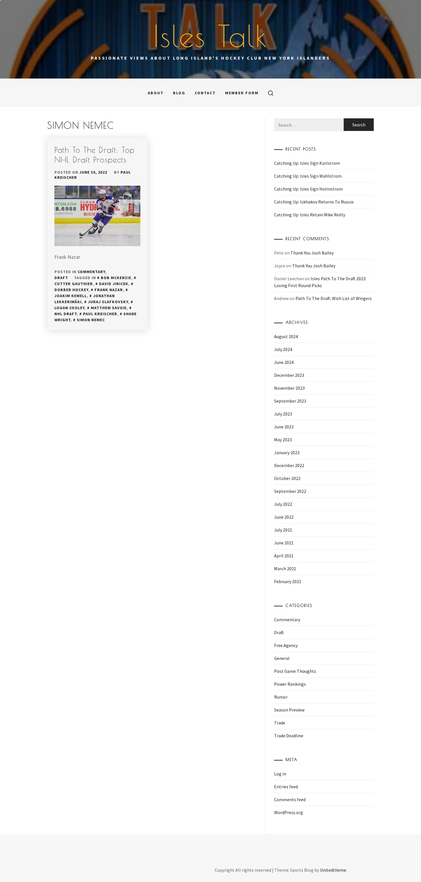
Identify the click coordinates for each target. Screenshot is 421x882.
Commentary (91, 271)
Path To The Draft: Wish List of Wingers (334, 298)
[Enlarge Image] (127, 198)
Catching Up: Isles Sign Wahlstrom (308, 176)
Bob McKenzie (116, 277)
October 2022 (287, 478)
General (282, 658)
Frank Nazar (109, 289)
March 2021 (285, 568)
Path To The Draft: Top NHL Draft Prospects (94, 154)
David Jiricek (113, 283)
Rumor (281, 697)
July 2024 (283, 349)
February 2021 (287, 581)
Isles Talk (210, 35)
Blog (179, 92)
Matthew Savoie (109, 307)
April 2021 (284, 555)
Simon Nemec (91, 319)
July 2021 (283, 530)
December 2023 (289, 375)
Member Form (242, 92)
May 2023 (283, 439)
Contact (205, 92)
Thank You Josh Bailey (312, 253)
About (156, 92)
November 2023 (289, 388)
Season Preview (289, 710)
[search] (271, 92)
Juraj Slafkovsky (108, 301)
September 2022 (290, 491)
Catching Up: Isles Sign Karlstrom (307, 163)
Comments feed (290, 799)
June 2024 (284, 362)
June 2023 (284, 427)
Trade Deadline (288, 735)
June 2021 (284, 543)
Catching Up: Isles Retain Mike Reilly (309, 214)
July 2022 (283, 504)
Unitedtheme (333, 870)
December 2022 (289, 465)
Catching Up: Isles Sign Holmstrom (308, 189)
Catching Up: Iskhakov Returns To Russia (313, 202)
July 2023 (283, 414)
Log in (280, 774)
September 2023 (290, 401)
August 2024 (286, 336)
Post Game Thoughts (295, 671)
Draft (61, 277)
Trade (279, 723)
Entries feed (286, 786)
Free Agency (286, 645)
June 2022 (284, 517)
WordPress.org (288, 812)
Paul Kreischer (100, 313)
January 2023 (287, 452)
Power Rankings (290, 684)
